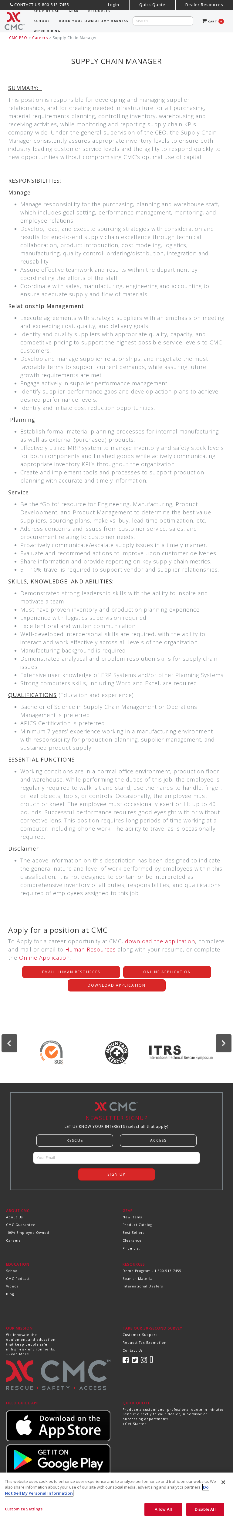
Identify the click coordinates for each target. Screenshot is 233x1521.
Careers (40, 37)
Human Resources (90, 949)
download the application (160, 941)
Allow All (163, 1509)
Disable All (205, 1509)
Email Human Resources (71, 972)
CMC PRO (18, 37)
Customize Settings (23, 1509)
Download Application (117, 985)
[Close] (223, 1482)
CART (214, 21)
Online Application (44, 957)
